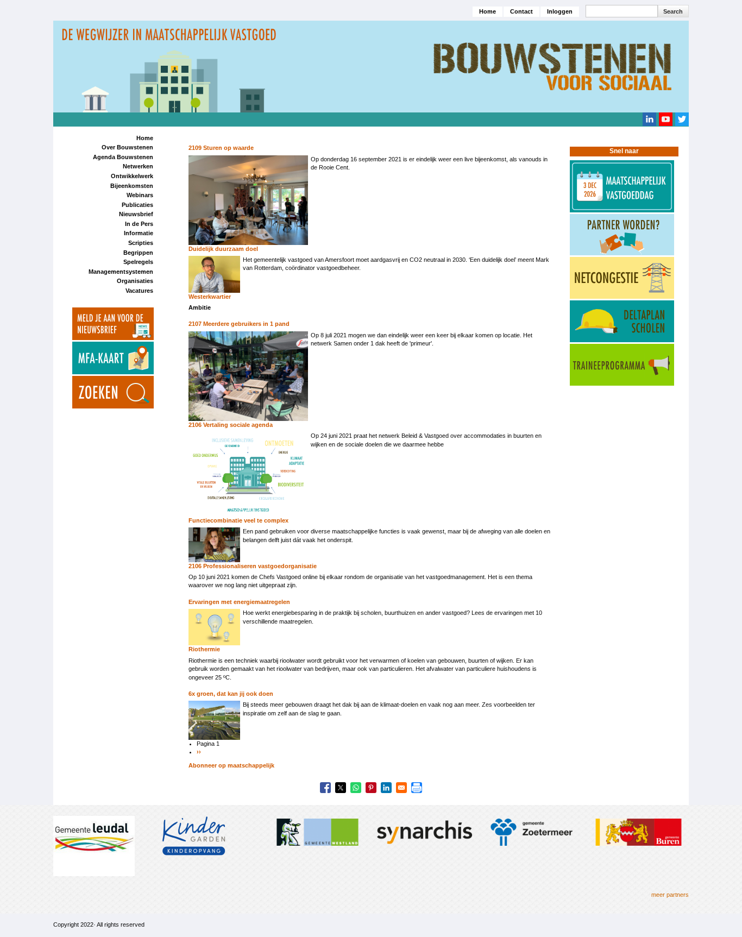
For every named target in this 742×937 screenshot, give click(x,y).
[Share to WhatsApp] (355, 787)
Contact (521, 11)
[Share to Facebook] (325, 787)
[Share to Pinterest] (371, 787)
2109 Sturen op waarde (221, 147)
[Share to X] (340, 787)
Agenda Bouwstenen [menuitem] (123, 157)
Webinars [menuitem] (140, 195)
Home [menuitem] (144, 138)
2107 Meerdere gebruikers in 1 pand (239, 323)
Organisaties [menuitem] (135, 281)
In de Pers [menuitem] (139, 224)
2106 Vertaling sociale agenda (230, 425)
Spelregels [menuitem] (138, 262)
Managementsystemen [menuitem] (121, 271)
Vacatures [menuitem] (139, 290)
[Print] (416, 787)
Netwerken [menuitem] (138, 166)
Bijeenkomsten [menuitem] (131, 186)
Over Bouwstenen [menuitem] (127, 147)
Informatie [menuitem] (138, 233)
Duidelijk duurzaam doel (223, 249)
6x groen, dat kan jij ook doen (230, 693)
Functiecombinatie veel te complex (238, 520)
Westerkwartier (209, 296)
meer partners (670, 894)
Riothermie (204, 649)
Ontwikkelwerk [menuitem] (132, 176)
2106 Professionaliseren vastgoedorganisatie (252, 566)
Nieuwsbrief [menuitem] (136, 214)
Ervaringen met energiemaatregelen (239, 602)
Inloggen (560, 11)
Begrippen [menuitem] (138, 252)
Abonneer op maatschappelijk (231, 765)
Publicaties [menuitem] (137, 205)
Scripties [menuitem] (140, 243)
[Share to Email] (401, 787)
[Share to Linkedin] (386, 787)
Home (487, 11)
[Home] (371, 65)
